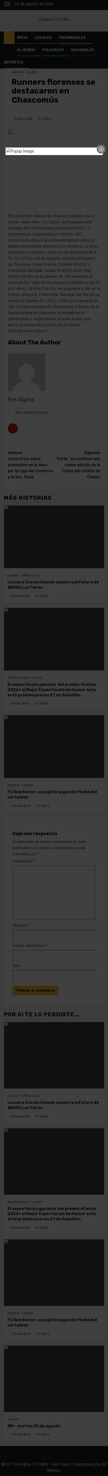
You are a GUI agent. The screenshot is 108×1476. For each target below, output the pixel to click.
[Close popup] (101, 149)
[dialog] (54, 151)
